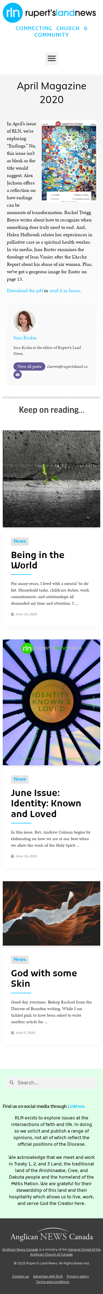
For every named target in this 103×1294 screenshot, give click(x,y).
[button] (51, 58)
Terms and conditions (52, 1282)
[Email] (17, 375)
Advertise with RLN (48, 1276)
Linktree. (77, 1107)
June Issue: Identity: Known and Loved (46, 804)
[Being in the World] (51, 526)
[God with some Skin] (51, 944)
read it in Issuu (64, 290)
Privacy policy (78, 1276)
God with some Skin (44, 979)
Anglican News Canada (20, 1249)
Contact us (20, 1276)
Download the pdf (25, 290)
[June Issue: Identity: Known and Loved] (51, 763)
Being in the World (38, 561)
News (20, 541)
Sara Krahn (25, 337)
